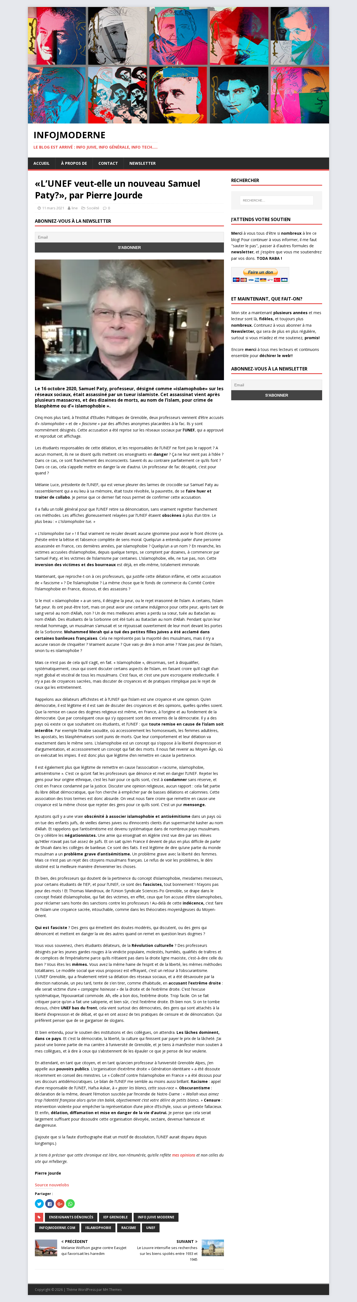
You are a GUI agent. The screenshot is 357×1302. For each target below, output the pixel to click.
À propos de (74, 163)
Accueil (41, 163)
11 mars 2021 (53, 207)
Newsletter (142, 163)
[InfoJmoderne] (178, 120)
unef (150, 1227)
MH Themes (112, 1289)
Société (93, 207)
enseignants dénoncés (71, 1217)
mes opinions (183, 1155)
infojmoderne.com (57, 1227)
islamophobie (98, 1227)
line (75, 207)
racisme (128, 1227)
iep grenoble (115, 1217)
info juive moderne (156, 1217)
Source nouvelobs (52, 1184)
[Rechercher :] (277, 200)
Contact (108, 163)
